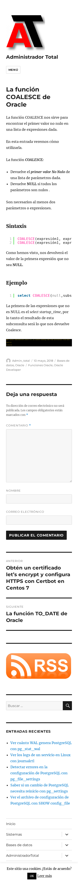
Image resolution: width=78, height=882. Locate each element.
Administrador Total (32, 57)
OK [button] (32, 876)
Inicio (10, 824)
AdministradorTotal (22, 856)
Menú (13, 69)
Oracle (19, 365)
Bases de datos (19, 845)
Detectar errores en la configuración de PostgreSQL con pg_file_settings (39, 773)
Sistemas (14, 834)
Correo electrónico (25, 511)
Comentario (18, 425)
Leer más (44, 876)
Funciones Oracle (40, 365)
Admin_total (21, 360)
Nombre (13, 490)
